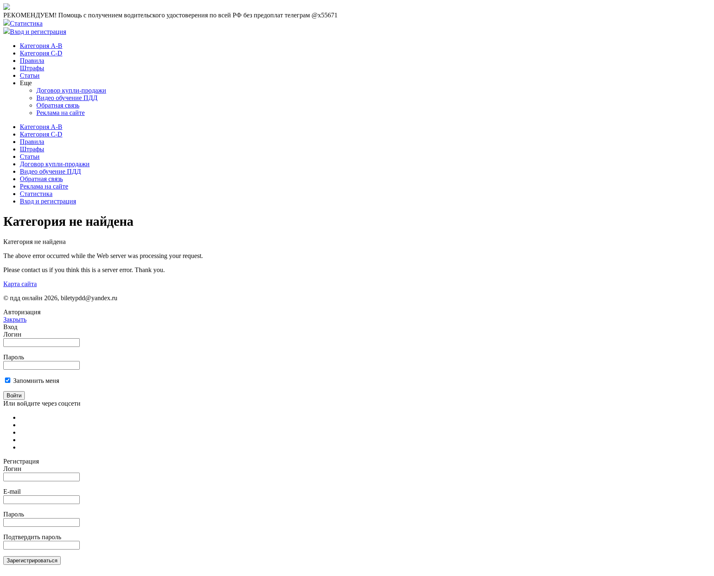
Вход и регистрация (38, 31)
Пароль (13, 357)
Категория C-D (41, 53)
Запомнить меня (36, 380)
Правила (32, 60)
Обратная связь (57, 105)
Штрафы (32, 68)
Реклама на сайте (60, 112)
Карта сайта (20, 283)
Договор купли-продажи (71, 90)
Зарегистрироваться (32, 560)
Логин (12, 334)
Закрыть (14, 319)
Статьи (30, 75)
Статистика (26, 23)
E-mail (12, 491)
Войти (14, 395)
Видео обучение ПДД (67, 97)
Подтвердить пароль (32, 536)
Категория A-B (41, 45)
